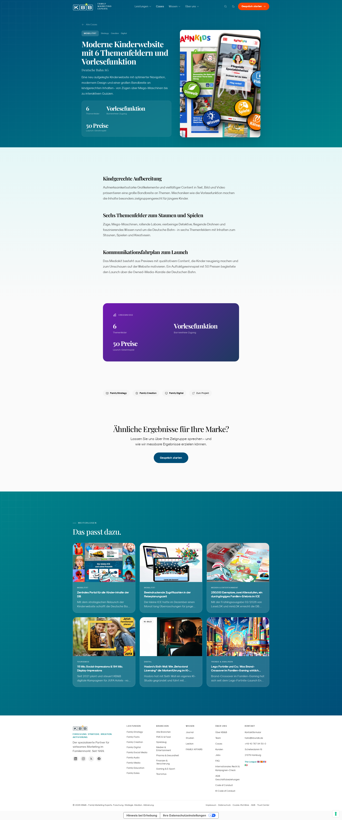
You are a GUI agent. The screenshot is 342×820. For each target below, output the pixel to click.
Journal (190, 732)
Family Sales (133, 773)
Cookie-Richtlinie (241, 805)
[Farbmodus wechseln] (233, 6)
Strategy (105, 33)
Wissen (173, 6)
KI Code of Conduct (225, 791)
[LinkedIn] (75, 759)
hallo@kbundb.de (254, 738)
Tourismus (161, 774)
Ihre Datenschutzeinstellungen (184, 815)
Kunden (219, 749)
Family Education (135, 768)
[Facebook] (99, 759)
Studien (190, 738)
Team (218, 738)
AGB (253, 805)
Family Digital (176, 393)
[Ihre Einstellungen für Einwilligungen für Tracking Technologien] (335, 813)
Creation (115, 33)
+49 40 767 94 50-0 (255, 743)
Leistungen (141, 6)
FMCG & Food (163, 737)
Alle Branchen (163, 732)
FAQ (217, 760)
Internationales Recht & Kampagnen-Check (227, 768)
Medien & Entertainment (163, 749)
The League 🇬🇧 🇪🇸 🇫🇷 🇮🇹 (255, 763)
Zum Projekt (202, 393)
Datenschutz (224, 805)
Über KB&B (221, 732)
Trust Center (263, 805)
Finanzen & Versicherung (163, 762)
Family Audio (133, 757)
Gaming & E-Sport (165, 768)
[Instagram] (83, 759)
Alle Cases (91, 24)
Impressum (211, 805)
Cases (160, 6)
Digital (124, 33)
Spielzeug (161, 742)
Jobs (218, 755)
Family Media (133, 762)
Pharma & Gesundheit (167, 755)
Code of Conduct (224, 785)
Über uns (190, 6)
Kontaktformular (253, 732)
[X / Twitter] (91, 759)
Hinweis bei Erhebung (141, 815)
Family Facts (133, 737)
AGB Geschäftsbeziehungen (227, 778)
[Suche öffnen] (225, 6)
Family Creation (148, 393)
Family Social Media (137, 752)
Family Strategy (118, 393)
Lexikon (189, 743)
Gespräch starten (252, 6)
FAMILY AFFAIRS (194, 749)
